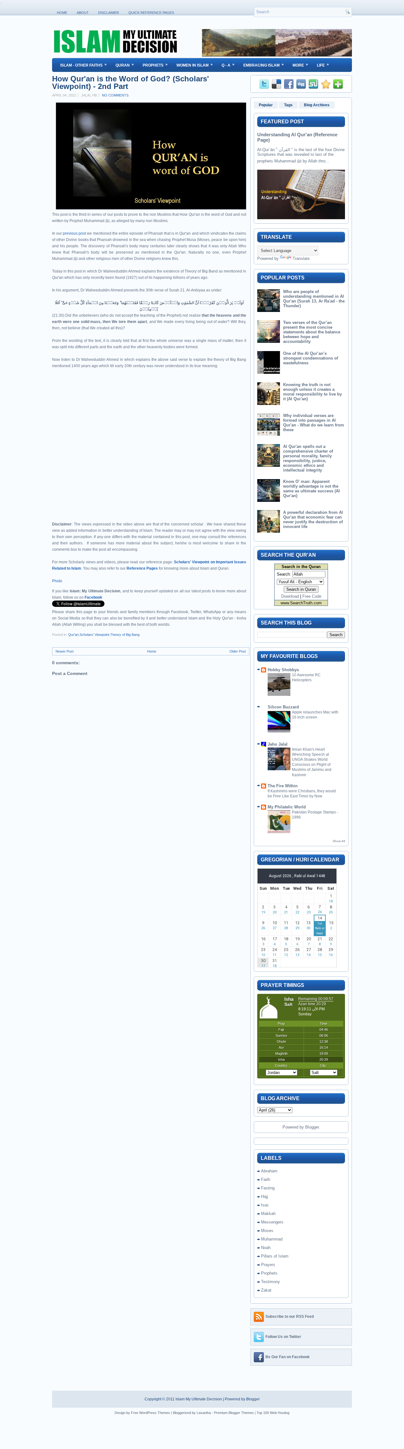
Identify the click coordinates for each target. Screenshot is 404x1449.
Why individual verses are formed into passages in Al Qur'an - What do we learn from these (313, 422)
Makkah (268, 1213)
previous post (74, 233)
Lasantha (204, 1413)
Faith (265, 1179)
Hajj (264, 1196)
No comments (115, 95)
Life (323, 64)
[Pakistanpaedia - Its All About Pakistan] (277, 55)
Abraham (269, 1171)
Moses (267, 1230)
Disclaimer (108, 13)
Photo (57, 581)
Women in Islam (194, 64)
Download (290, 596)
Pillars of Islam (274, 1256)
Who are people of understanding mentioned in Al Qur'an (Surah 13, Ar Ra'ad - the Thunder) (314, 298)
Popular (266, 105)
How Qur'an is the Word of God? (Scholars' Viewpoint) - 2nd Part (130, 82)
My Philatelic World (287, 807)
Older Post (237, 651)
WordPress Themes (154, 1413)
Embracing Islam (263, 64)
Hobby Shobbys (283, 669)
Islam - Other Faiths (83, 64)
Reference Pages (142, 568)
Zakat (266, 1290)
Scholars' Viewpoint (94, 635)
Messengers (272, 1222)
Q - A (228, 64)
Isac (265, 1205)
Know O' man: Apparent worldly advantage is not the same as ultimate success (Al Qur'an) (311, 488)
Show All (339, 841)
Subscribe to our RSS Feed (289, 1316)
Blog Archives (317, 105)
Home (62, 13)
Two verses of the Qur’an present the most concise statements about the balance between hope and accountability (311, 332)
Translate (301, 258)
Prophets (155, 64)
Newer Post (65, 651)
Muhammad (271, 1239)
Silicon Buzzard (283, 707)
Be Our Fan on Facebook (287, 1357)
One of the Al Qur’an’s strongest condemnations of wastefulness (310, 358)
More (300, 64)
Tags (288, 105)
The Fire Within (283, 785)
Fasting (268, 1188)
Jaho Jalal (278, 744)
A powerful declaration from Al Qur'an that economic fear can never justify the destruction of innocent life (313, 519)
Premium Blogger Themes (234, 1413)
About (83, 13)
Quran (125, 64)
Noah (265, 1247)
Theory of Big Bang (125, 635)
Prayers (268, 1264)
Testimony (270, 1281)
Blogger (312, 1127)
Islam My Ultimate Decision (198, 1399)
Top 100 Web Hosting (273, 1413)
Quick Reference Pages (151, 13)
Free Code (311, 596)
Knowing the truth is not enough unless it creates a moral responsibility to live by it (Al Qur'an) (312, 391)
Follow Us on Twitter (283, 1337)
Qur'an (73, 635)
